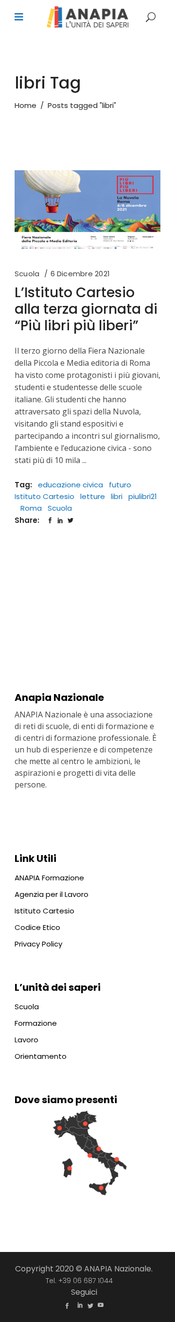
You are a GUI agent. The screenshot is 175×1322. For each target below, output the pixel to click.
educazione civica (70, 485)
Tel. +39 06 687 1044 (79, 1281)
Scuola (27, 273)
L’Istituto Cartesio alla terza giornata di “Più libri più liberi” (86, 309)
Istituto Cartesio (44, 496)
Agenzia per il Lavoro (51, 894)
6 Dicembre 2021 (80, 273)
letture (92, 496)
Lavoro (26, 1040)
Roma (31, 508)
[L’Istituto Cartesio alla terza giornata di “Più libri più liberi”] (87, 211)
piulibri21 (142, 496)
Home (25, 105)
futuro (120, 485)
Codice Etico (37, 927)
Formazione (36, 1023)
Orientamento (41, 1056)
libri (116, 496)
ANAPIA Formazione (49, 878)
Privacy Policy (38, 944)
